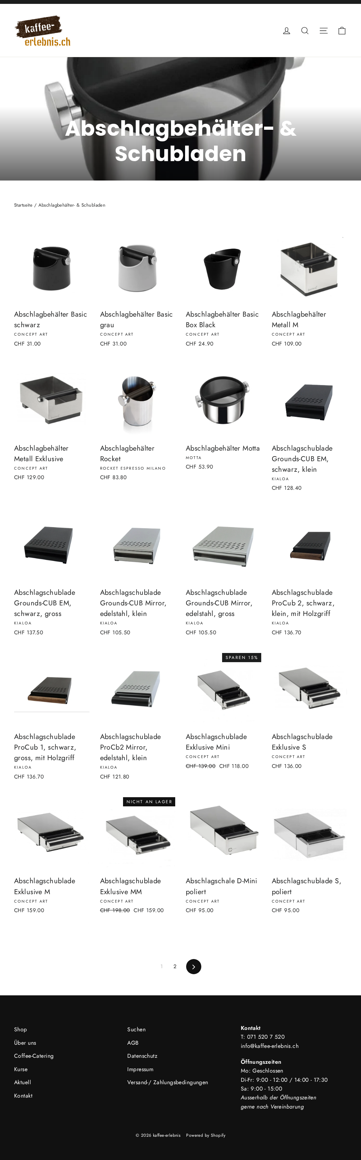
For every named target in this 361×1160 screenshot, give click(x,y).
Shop (20, 1029)
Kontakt (23, 1096)
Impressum (140, 1069)
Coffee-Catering (34, 1056)
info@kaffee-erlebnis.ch (270, 1046)
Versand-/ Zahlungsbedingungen (167, 1082)
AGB (133, 1043)
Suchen (136, 1029)
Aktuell (22, 1082)
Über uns (25, 1043)
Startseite (23, 205)
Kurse (20, 1069)
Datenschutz (142, 1056)
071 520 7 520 (265, 1037)
